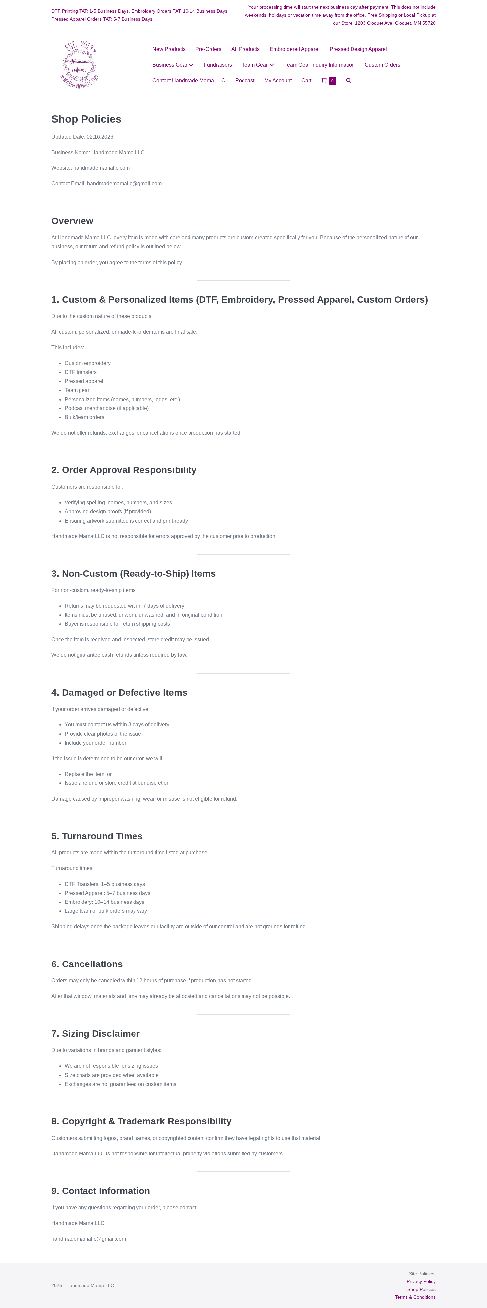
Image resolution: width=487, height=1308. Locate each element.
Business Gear (170, 65)
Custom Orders (382, 65)
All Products (245, 49)
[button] (348, 80)
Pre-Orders (208, 49)
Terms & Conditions (415, 1297)
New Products (169, 49)
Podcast (244, 80)
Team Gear (255, 65)
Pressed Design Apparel (358, 49)
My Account (278, 80)
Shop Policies (421, 1289)
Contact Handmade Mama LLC (188, 80)
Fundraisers (218, 65)
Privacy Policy (421, 1281)
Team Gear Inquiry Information (319, 65)
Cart (306, 80)
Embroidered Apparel (295, 49)
